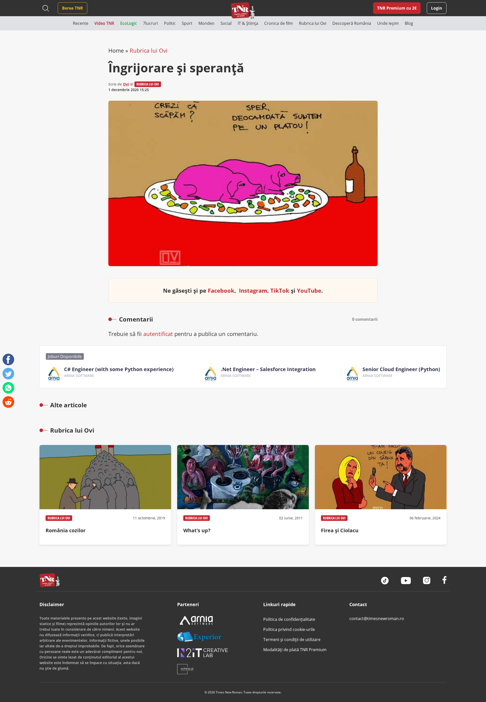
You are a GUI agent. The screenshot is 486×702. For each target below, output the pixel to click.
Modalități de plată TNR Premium (295, 649)
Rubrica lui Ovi (149, 50)
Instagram (253, 290)
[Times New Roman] (243, 10)
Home (116, 50)
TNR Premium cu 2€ (397, 8)
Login (436, 8)
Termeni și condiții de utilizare (291, 639)
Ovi (126, 84)
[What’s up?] (243, 495)
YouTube (309, 290)
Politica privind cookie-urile (289, 629)
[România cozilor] (105, 495)
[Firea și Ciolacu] (381, 495)
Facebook (221, 290)
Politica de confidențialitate (289, 619)
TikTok (279, 290)
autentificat (158, 333)
